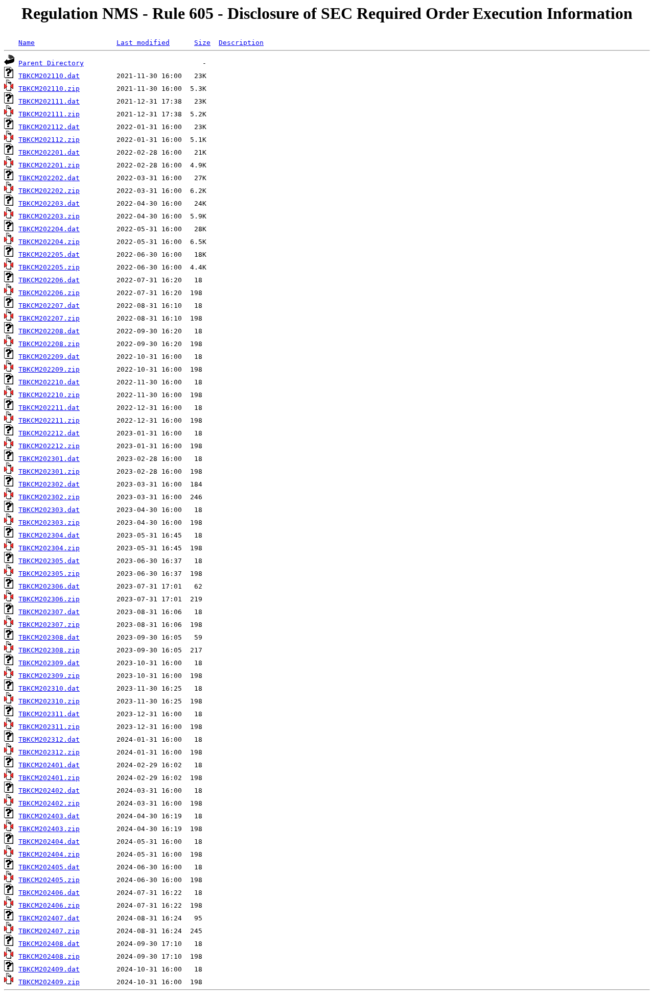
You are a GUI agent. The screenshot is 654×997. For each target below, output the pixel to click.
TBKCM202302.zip (49, 497)
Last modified (143, 42)
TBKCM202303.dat (49, 510)
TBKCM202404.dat (49, 841)
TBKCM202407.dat (49, 918)
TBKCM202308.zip (49, 650)
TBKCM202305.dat (49, 561)
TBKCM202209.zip (49, 369)
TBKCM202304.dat (49, 535)
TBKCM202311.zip (49, 727)
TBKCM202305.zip (49, 573)
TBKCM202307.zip (49, 624)
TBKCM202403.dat (49, 816)
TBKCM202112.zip (49, 139)
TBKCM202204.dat (49, 229)
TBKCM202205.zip (49, 267)
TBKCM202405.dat (49, 867)
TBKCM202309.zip (49, 675)
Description (241, 42)
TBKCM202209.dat (49, 356)
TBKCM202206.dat (49, 280)
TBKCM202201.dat (49, 152)
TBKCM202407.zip (49, 931)
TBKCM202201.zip (49, 165)
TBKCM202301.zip (49, 471)
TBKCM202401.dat (49, 765)
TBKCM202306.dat (49, 586)
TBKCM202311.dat (49, 714)
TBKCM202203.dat (49, 203)
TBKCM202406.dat (49, 892)
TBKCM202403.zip (49, 829)
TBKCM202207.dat (49, 305)
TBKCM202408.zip (49, 956)
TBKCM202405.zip (49, 880)
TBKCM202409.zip (49, 982)
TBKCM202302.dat (49, 484)
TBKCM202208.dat (49, 331)
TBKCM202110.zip (49, 88)
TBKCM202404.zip (49, 854)
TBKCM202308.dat (49, 637)
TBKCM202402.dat (49, 790)
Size (202, 42)
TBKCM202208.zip (49, 344)
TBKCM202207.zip (49, 318)
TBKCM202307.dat (49, 612)
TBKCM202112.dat (49, 127)
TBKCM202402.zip (49, 803)
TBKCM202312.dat (49, 739)
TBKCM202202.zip (49, 190)
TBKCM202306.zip (49, 599)
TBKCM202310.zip (49, 701)
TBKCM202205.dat (49, 254)
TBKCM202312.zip (49, 752)
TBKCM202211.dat (49, 407)
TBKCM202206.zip (49, 293)
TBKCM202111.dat (49, 101)
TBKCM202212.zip (49, 446)
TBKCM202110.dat (49, 76)
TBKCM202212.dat (49, 433)
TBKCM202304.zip (49, 548)
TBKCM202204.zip (49, 242)
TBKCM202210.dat (49, 382)
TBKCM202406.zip (49, 905)
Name (26, 42)
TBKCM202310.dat (49, 688)
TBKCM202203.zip (49, 216)
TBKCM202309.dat (49, 663)
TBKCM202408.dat (49, 943)
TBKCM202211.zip (49, 420)
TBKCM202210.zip (49, 395)
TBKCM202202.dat (49, 178)
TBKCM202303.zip (49, 522)
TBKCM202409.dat (49, 969)
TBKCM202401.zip (49, 778)
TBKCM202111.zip (49, 114)
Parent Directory (51, 63)
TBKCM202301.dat (49, 459)
